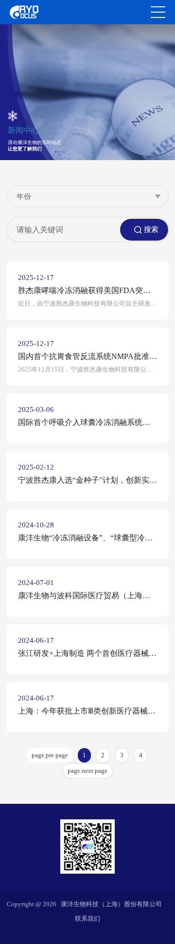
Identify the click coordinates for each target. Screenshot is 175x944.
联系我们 (87, 918)
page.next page (87, 770)
